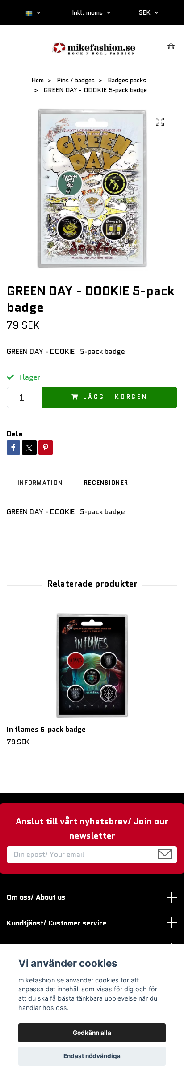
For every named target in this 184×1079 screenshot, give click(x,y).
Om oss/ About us (36, 897)
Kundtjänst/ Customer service (57, 923)
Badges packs (127, 80)
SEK (145, 12)
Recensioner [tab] (106, 483)
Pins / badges (76, 80)
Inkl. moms (88, 12)
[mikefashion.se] (94, 47)
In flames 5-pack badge (46, 729)
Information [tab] (40, 483)
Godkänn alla (92, 1032)
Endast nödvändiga (92, 1055)
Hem (37, 80)
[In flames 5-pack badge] (92, 666)
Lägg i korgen (115, 397)
